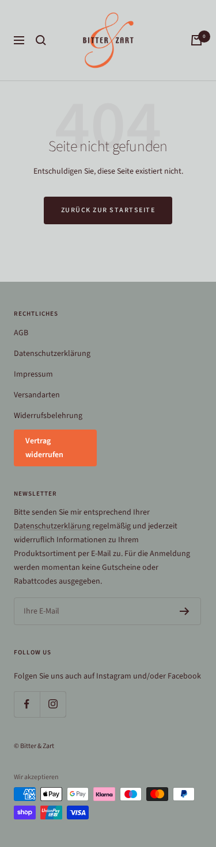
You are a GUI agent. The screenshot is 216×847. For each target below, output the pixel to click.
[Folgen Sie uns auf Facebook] (27, 704)
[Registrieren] (185, 611)
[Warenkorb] (196, 40)
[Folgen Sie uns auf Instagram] (53, 704)
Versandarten (37, 395)
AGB (21, 333)
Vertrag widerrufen (44, 448)
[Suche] (41, 40)
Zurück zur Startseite (108, 210)
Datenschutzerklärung (52, 353)
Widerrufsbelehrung (48, 415)
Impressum (33, 374)
